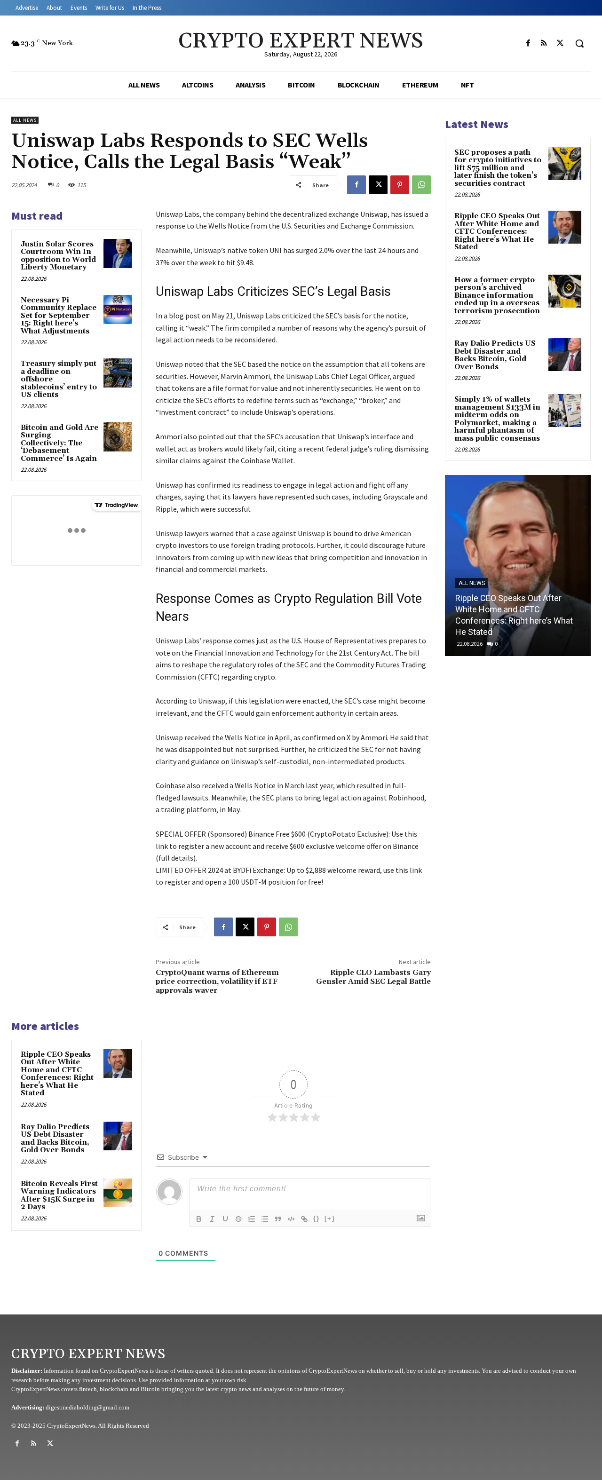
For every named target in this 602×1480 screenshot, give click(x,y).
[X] (560, 43)
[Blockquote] (278, 1219)
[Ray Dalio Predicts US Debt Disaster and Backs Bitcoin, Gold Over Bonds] (118, 1136)
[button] (579, 43)
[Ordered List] (251, 1219)
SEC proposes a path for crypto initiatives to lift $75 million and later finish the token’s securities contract (497, 168)
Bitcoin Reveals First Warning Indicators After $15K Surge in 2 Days (59, 1195)
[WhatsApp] (421, 184)
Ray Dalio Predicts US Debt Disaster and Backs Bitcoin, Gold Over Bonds (55, 1139)
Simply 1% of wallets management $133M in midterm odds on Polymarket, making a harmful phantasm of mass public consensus (497, 419)
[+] (330, 1218)
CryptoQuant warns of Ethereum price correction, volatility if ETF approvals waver (217, 981)
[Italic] (212, 1219)
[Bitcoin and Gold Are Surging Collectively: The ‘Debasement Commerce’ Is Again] (118, 436)
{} (316, 1218)
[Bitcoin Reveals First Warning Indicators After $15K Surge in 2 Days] (118, 1193)
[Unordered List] (264, 1219)
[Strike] (238, 1219)
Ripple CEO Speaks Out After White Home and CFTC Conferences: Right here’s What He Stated (57, 1074)
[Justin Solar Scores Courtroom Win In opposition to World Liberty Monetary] (118, 253)
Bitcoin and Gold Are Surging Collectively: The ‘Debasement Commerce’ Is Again (59, 443)
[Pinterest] (399, 184)
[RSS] (544, 43)
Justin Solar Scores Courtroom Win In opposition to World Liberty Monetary (58, 256)
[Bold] (199, 1219)
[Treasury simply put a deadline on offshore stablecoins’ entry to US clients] (118, 373)
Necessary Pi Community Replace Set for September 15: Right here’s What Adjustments (58, 316)
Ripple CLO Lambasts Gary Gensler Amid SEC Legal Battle (373, 977)
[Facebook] (528, 43)
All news (25, 120)
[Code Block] (291, 1219)
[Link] (304, 1219)
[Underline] (225, 1219)
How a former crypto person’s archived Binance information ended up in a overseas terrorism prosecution (497, 296)
